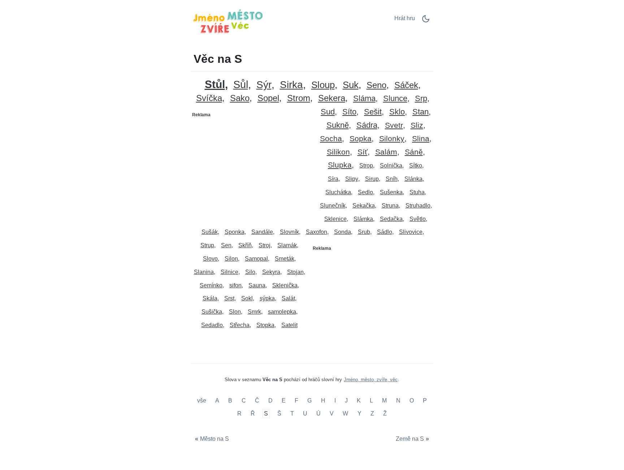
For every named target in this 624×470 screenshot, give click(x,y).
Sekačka (363, 206)
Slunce (395, 99)
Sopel (268, 98)
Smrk (254, 312)
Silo (250, 272)
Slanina (204, 272)
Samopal (256, 259)
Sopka (361, 139)
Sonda (342, 232)
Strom (298, 98)
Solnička (391, 165)
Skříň (245, 245)
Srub (364, 232)
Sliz (417, 125)
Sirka (291, 85)
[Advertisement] (251, 166)
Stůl (215, 84)
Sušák (210, 232)
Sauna (256, 285)
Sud (328, 112)
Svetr (394, 125)
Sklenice (335, 219)
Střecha (240, 325)
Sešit (373, 112)
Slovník (289, 232)
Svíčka (209, 98)
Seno (376, 85)
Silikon (338, 152)
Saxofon (316, 232)
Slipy (351, 179)
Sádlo (384, 232)
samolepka (282, 312)
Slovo (210, 259)
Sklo (397, 112)
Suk (351, 85)
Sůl (240, 84)
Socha (331, 139)
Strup (207, 245)
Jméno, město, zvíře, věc (371, 379)
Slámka (363, 219)
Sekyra (271, 272)
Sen (226, 245)
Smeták (284, 259)
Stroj (264, 245)
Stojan (295, 272)
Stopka (265, 325)
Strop (366, 165)
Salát (288, 298)
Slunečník (333, 206)
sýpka (267, 298)
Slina (420, 139)
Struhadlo (418, 206)
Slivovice (410, 232)
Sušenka (391, 192)
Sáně (414, 152)
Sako (240, 98)
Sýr (264, 85)
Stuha (417, 192)
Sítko (415, 165)
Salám (386, 152)
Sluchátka (338, 192)
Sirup (372, 179)
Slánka (413, 179)
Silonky (391, 139)
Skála (210, 298)
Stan (420, 112)
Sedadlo (212, 325)
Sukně (337, 125)
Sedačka (391, 219)
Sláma (364, 99)
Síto (349, 112)
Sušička (212, 312)
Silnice (229, 272)
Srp (421, 99)
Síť (363, 152)
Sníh (392, 179)
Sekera (331, 98)
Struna (390, 206)
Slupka (340, 165)
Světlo (418, 219)
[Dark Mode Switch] (425, 21)
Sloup (323, 85)
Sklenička (285, 285)
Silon (231, 259)
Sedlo (365, 192)
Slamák (287, 245)
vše (202, 401)
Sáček (406, 85)
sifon (235, 285)
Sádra (366, 125)
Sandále (262, 232)
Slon (235, 312)
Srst (229, 298)
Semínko (211, 285)
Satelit (289, 325)
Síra (333, 179)
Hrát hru (404, 18)
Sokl (247, 298)
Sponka (234, 232)
